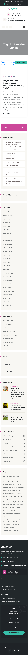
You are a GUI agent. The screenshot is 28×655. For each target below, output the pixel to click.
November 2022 (8, 284)
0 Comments (16, 77)
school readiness (8, 513)
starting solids (19, 519)
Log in (6, 361)
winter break (13, 527)
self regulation (18, 513)
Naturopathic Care (9, 331)
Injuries (6, 328)
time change (6, 524)
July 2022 (7, 298)
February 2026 (8, 215)
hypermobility (16, 490)
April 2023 (7, 266)
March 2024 (7, 233)
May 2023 (7, 262)
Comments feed (8, 368)
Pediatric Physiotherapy (8, 598)
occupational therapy (16, 499)
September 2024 (9, 219)
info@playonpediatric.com (16, 20)
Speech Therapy (8, 342)
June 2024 (7, 222)
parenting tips (13, 502)
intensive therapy (8, 496)
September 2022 (9, 291)
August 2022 (8, 294)
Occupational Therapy (10, 335)
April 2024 (7, 230)
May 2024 (7, 226)
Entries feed (7, 364)
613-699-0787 (16, 15)
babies (11, 479)
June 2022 (7, 302)
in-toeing (5, 493)
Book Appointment (14, 632)
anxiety (18, 476)
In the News (7, 324)
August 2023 (8, 251)
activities (6, 476)
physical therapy (18, 504)
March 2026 (7, 212)
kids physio (6, 499)
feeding (5, 487)
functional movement (18, 487)
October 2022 (8, 287)
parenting (6, 502)
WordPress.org (8, 371)
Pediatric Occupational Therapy (11, 601)
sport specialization (8, 519)
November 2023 (8, 244)
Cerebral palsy (7, 482)
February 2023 (8, 273)
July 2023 (7, 255)
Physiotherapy (8, 338)
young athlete (7, 530)
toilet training (15, 524)
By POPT (7, 77)
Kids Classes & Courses (8, 589)
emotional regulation (15, 484)
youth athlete (15, 530)
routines (5, 510)
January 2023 (8, 276)
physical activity (7, 504)
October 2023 (8, 248)
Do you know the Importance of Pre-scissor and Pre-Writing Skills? (13, 84)
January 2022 (8, 305)
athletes (5, 479)
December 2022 (8, 280)
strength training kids (9, 521)
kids (15, 496)
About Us (4, 583)
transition (6, 527)
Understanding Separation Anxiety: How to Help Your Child (13, 172)
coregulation (15, 482)
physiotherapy (7, 507)
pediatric (20, 502)
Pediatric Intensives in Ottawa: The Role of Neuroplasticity (12, 156)
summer (18, 521)
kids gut (19, 496)
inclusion (11, 493)
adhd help (12, 476)
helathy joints (7, 490)
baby (15, 479)
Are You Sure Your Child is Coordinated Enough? (13, 164)
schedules (12, 510)
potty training (16, 507)
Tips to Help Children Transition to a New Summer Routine (14, 181)
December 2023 (8, 240)
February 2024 (8, 237)
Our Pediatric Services (8, 586)
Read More (8, 113)
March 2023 (7, 269)
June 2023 (7, 258)
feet (10, 487)
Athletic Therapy (9, 320)
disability (5, 484)
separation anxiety (8, 516)
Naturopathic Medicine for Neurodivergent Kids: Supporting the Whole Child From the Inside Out (13, 146)
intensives (18, 493)
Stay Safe (7, 346)
